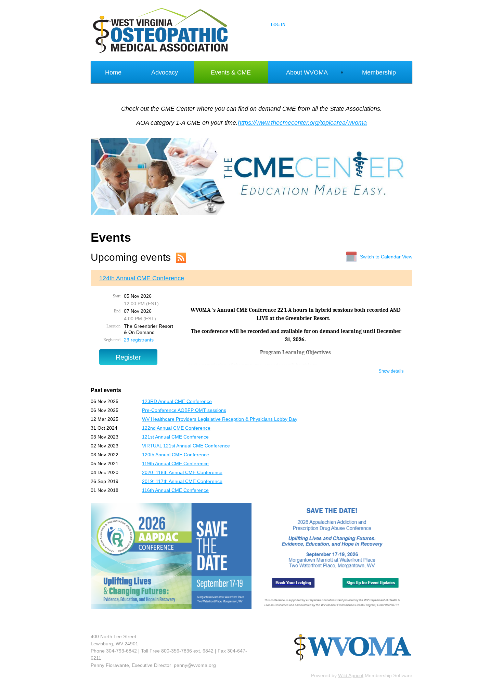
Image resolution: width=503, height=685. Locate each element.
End (117, 311)
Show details (391, 371)
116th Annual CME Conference (175, 490)
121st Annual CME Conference (175, 437)
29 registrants (139, 339)
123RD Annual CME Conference (177, 401)
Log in (278, 24)
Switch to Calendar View (386, 256)
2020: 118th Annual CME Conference (182, 472)
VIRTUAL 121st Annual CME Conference (186, 445)
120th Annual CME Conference (175, 454)
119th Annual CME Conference (175, 463)
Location (113, 326)
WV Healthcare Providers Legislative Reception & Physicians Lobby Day (219, 419)
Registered (111, 339)
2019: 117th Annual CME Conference (182, 481)
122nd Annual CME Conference (176, 428)
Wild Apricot (350, 675)
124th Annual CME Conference (141, 278)
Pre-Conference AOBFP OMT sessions (184, 410)
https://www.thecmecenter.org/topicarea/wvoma (302, 122)
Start (116, 296)
